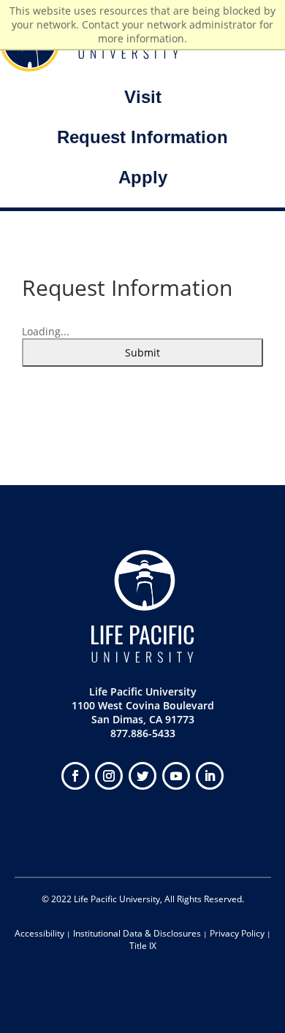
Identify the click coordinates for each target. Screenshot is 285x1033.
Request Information (142, 137)
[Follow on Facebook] (75, 776)
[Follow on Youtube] (176, 776)
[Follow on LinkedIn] (210, 776)
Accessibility (39, 933)
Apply (142, 177)
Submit (142, 352)
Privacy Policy (237, 933)
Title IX (142, 945)
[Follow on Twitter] (142, 776)
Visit (143, 97)
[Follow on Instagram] (109, 776)
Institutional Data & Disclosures (137, 933)
